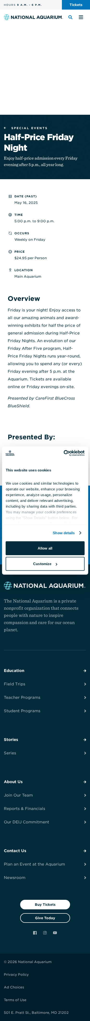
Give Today (45, 918)
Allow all (45, 548)
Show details (64, 533)
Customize (42, 564)
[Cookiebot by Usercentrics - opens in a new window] (64, 453)
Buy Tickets (45, 904)
